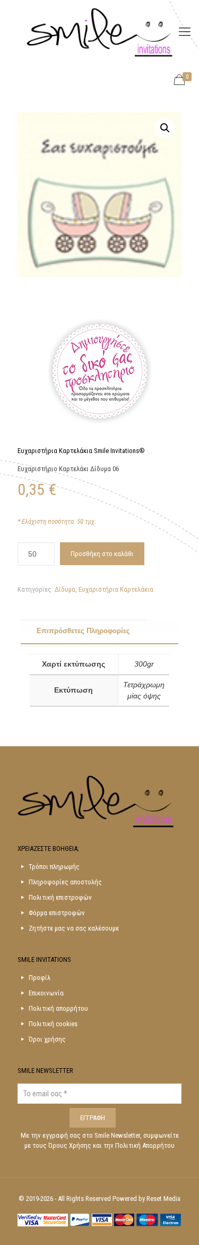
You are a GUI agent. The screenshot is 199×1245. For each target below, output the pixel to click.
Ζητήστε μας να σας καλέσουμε (74, 928)
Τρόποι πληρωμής (54, 867)
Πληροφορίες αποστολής (65, 882)
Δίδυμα (65, 589)
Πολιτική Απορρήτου (145, 1145)
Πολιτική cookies (53, 1024)
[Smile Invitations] (99, 31)
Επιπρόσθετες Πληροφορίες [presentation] (83, 631)
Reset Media (163, 1199)
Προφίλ (39, 978)
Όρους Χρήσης (70, 1145)
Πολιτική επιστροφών (60, 897)
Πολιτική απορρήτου (58, 1008)
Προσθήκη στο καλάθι (102, 554)
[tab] (100, 631)
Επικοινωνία (46, 993)
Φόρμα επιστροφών (57, 913)
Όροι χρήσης (47, 1039)
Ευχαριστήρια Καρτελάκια (116, 589)
